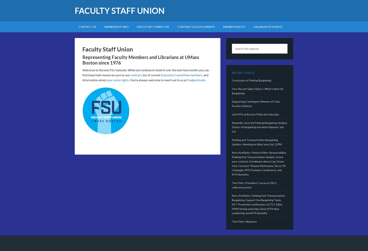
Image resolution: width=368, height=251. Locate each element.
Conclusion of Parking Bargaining (251, 80)
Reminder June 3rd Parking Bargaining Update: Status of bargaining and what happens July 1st (260, 127)
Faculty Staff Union (120, 11)
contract (136, 75)
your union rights (118, 80)
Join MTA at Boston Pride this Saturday (255, 114)
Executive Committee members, (182, 75)
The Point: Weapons (244, 221)
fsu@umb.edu (196, 80)
